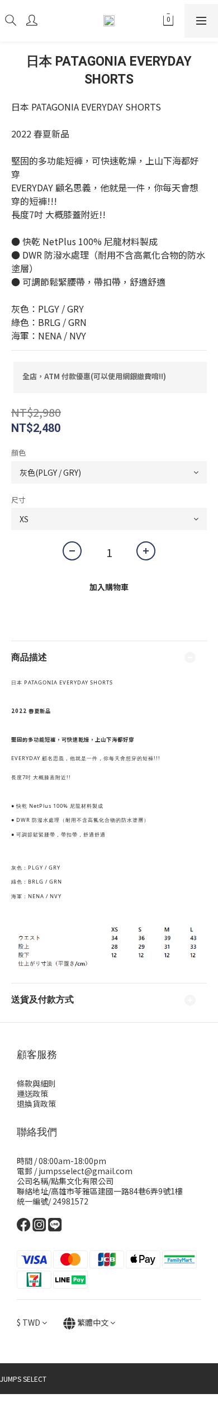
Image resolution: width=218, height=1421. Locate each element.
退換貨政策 (36, 1103)
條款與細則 (36, 1083)
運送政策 (32, 1093)
